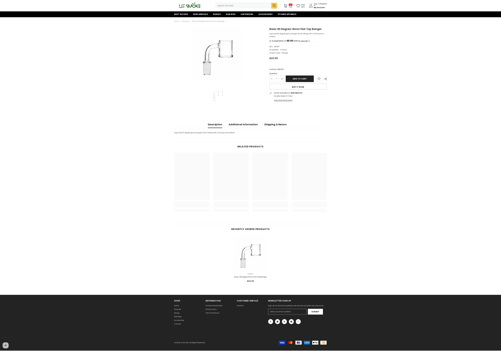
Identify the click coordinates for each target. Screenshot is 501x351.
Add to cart (300, 78)
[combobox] (243, 6)
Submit (315, 311)
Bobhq (250, 274)
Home (176, 21)
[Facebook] (270, 321)
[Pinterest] (284, 321)
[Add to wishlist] (319, 79)
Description (215, 124)
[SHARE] (324, 79)
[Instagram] (277, 321)
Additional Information (243, 124)
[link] (191, 206)
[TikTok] (291, 321)
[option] (218, 53)
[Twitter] (298, 321)
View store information (283, 100)
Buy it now (298, 87)
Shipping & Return (275, 124)
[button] (298, 41)
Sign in (316, 4)
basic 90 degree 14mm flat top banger (250, 277)
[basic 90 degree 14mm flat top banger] (250, 253)
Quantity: (273, 73)
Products (185, 21)
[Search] (246, 6)
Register (323, 4)
